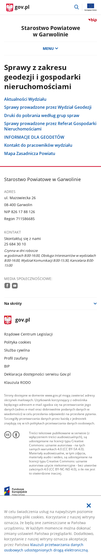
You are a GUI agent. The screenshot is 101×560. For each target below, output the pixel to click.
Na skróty (13, 303)
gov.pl (22, 320)
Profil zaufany (16, 358)
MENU (48, 48)
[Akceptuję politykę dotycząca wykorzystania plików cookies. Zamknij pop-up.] (89, 505)
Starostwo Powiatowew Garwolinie (50, 31)
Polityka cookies (17, 342)
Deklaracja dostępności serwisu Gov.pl (37, 374)
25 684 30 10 (15, 244)
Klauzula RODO (17, 382)
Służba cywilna (17, 350)
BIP (7, 366)
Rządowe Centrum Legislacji (28, 334)
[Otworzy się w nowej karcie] (7, 285)
